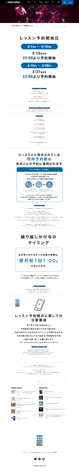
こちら (40, 143)
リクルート (24, 452)
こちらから (39, 366)
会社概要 (55, 452)
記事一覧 (39, 381)
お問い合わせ (37, 452)
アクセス (30, 452)
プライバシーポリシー (46, 452)
